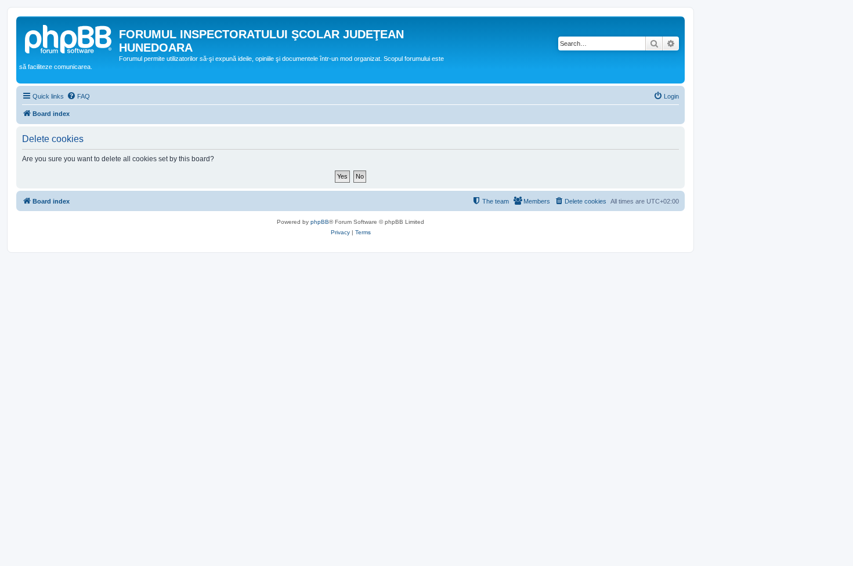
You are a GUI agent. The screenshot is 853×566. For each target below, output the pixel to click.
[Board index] (69, 37)
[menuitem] (78, 96)
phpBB (319, 222)
